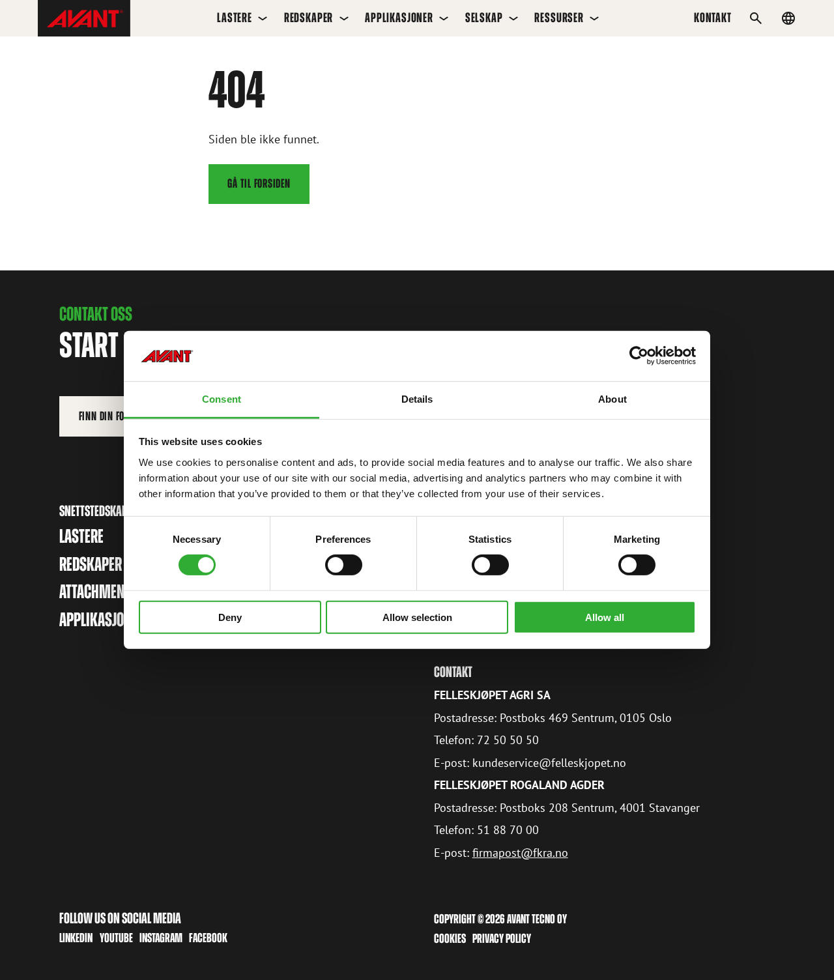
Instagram (160, 937)
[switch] (343, 565)
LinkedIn (76, 937)
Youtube (116, 937)
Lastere (234, 17)
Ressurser (559, 17)
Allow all (604, 616)
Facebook (208, 937)
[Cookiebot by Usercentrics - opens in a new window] (639, 356)
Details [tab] (417, 399)
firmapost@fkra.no (520, 852)
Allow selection (417, 616)
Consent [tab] (221, 399)
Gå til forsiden (259, 183)
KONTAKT (713, 17)
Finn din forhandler (121, 416)
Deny (230, 616)
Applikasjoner (399, 17)
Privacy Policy (501, 938)
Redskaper (309, 17)
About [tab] (612, 399)
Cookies (450, 938)
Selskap (484, 17)
